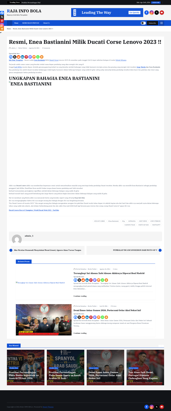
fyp (124, 221)
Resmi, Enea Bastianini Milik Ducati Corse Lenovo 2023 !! (33, 29)
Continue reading (80, 296)
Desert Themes (48, 407)
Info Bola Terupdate (16, 60)
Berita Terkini (23, 48)
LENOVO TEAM (130, 225)
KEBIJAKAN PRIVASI (30, 23)
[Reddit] (18, 57)
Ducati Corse (53, 60)
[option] (25, 367)
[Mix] (34, 57)
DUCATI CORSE (100, 221)
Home (16, 23)
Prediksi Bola (14, 368)
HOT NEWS (143, 221)
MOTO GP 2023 (144, 225)
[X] (14, 57)
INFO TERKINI (155, 221)
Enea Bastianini (39, 60)
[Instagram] (2, 25)
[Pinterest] (26, 57)
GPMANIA (132, 221)
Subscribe (152, 23)
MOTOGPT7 (156, 225)
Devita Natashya (81, 269)
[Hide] (1, 32)
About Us (46, 23)
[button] (159, 346)
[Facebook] (11, 57)
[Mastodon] (30, 57)
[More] (41, 57)
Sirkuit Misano (121, 60)
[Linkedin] (22, 57)
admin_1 (14, 48)
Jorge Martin (141, 67)
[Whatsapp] (38, 57)
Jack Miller (18, 67)
